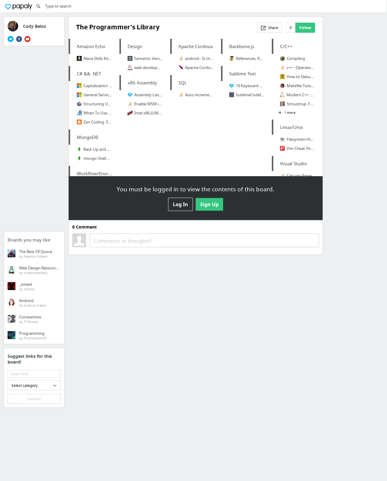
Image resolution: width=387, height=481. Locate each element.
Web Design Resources (39, 270)
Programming (33, 335)
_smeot (26, 286)
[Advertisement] (34, 140)
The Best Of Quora (35, 254)
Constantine (30, 319)
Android (32, 303)
